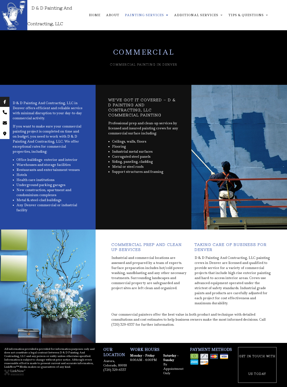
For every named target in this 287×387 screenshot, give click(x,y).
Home (94, 15)
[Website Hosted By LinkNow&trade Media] (14, 372)
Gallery (98, 45)
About (112, 15)
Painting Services (144, 15)
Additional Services (196, 15)
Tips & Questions (246, 15)
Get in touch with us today (257, 364)
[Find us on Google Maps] (4, 133)
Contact (121, 45)
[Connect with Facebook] (4, 102)
